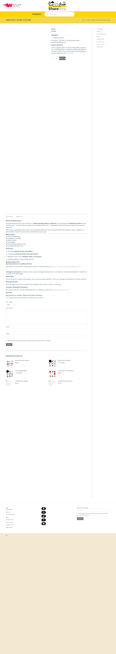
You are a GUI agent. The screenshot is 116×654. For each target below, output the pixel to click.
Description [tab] (9, 216)
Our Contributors (101, 34)
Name (8, 327)
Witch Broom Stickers (64, 360)
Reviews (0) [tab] (19, 216)
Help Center (69, 53)
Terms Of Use (101, 44)
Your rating (9, 302)
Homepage (100, 29)
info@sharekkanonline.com (61, 290)
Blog (98, 36)
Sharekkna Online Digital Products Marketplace (65, 266)
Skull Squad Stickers (21, 371)
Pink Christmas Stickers (22, 360)
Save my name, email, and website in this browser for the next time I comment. (29, 340)
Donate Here (100, 39)
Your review (9, 308)
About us (99, 31)
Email (8, 333)
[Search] (72, 14)
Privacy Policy (100, 41)
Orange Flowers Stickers (65, 381)
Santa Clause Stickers (21, 381)
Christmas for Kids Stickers (66, 371)
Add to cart (62, 58)
